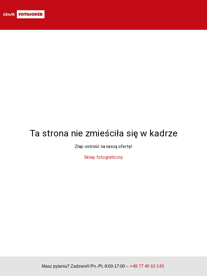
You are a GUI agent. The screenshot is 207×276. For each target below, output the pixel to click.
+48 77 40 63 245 (147, 266)
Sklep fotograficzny (103, 157)
